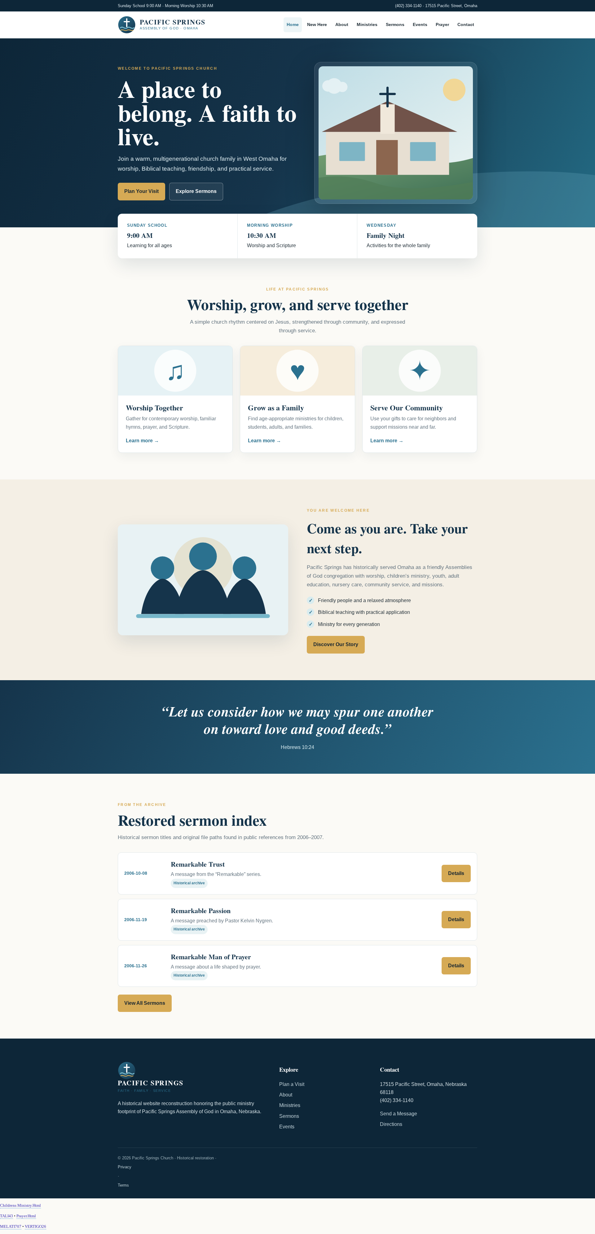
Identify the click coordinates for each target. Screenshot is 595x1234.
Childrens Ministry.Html (20, 1205)
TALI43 (6, 1216)
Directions (391, 1124)
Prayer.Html (26, 1216)
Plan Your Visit (141, 191)
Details (456, 873)
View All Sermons (144, 1003)
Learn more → (142, 440)
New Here (317, 24)
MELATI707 (10, 1226)
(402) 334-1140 (408, 5)
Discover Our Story (335, 644)
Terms (123, 1185)
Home (293, 24)
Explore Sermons (196, 191)
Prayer (442, 24)
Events (420, 24)
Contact (465, 24)
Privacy (124, 1167)
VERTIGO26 (35, 1226)
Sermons (395, 24)
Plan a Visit (291, 1084)
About (341, 24)
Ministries (367, 24)
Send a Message (398, 1113)
